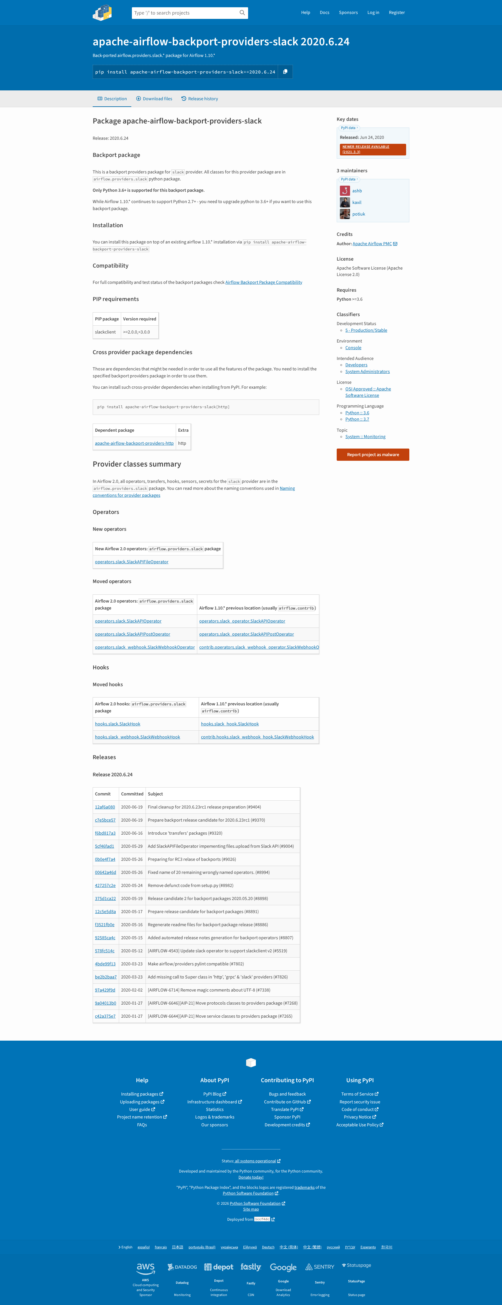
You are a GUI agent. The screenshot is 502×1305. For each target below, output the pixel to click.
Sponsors (348, 12)
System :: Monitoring (365, 436)
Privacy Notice (357, 1117)
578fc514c (104, 951)
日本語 (177, 1247)
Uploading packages (139, 1102)
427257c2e (105, 885)
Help (305, 12)
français (161, 1247)
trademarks (305, 1187)
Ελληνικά (250, 1247)
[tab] (112, 99)
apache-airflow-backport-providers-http (134, 443)
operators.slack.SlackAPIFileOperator (131, 562)
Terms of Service (357, 1094)
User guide (139, 1109)
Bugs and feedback (287, 1094)
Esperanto (368, 1247)
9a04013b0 (105, 1003)
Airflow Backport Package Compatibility (263, 282)
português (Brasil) (202, 1247)
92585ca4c (105, 938)
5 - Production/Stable (366, 330)
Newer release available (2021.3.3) (366, 149)
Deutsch (268, 1247)
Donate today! (251, 1177)
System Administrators (367, 371)
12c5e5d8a (105, 911)
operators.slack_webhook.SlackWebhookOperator (145, 647)
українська (229, 1247)
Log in (373, 12)
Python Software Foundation (248, 1193)
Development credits (285, 1125)
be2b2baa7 (106, 977)
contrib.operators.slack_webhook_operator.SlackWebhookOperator (266, 647)
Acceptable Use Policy (357, 1125)
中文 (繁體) (312, 1247)
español (144, 1247)
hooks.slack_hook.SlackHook (230, 724)
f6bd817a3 (105, 833)
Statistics (215, 1109)
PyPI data (348, 127)
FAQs (142, 1125)
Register (397, 12)
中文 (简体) (289, 1247)
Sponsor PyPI (287, 1117)
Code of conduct (358, 1109)
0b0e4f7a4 (105, 859)
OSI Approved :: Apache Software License (368, 392)
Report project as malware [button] (373, 454)
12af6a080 (105, 807)
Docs (324, 12)
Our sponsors (214, 1125)
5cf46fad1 (104, 846)
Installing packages (139, 1094)
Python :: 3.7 (357, 419)
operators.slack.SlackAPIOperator (128, 621)
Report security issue (360, 1102)
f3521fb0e (104, 925)
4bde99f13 (105, 964)
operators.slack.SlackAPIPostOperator (132, 634)
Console (353, 348)
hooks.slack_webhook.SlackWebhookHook (137, 737)
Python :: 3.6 (357, 413)
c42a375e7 (105, 1016)
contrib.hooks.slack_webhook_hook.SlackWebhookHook (257, 737)
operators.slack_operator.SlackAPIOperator (242, 621)
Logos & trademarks (214, 1117)
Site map (251, 1209)
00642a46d (105, 872)
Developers (356, 365)
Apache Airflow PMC (372, 244)
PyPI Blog (212, 1094)
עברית (350, 1247)
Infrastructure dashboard (212, 1102)
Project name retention (139, 1117)
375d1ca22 (105, 898)
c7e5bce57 (105, 820)
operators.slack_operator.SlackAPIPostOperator (246, 634)
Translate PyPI (285, 1109)
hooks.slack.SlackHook (117, 724)
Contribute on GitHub (285, 1102)
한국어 (386, 1247)
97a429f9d (105, 990)
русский (333, 1247)
